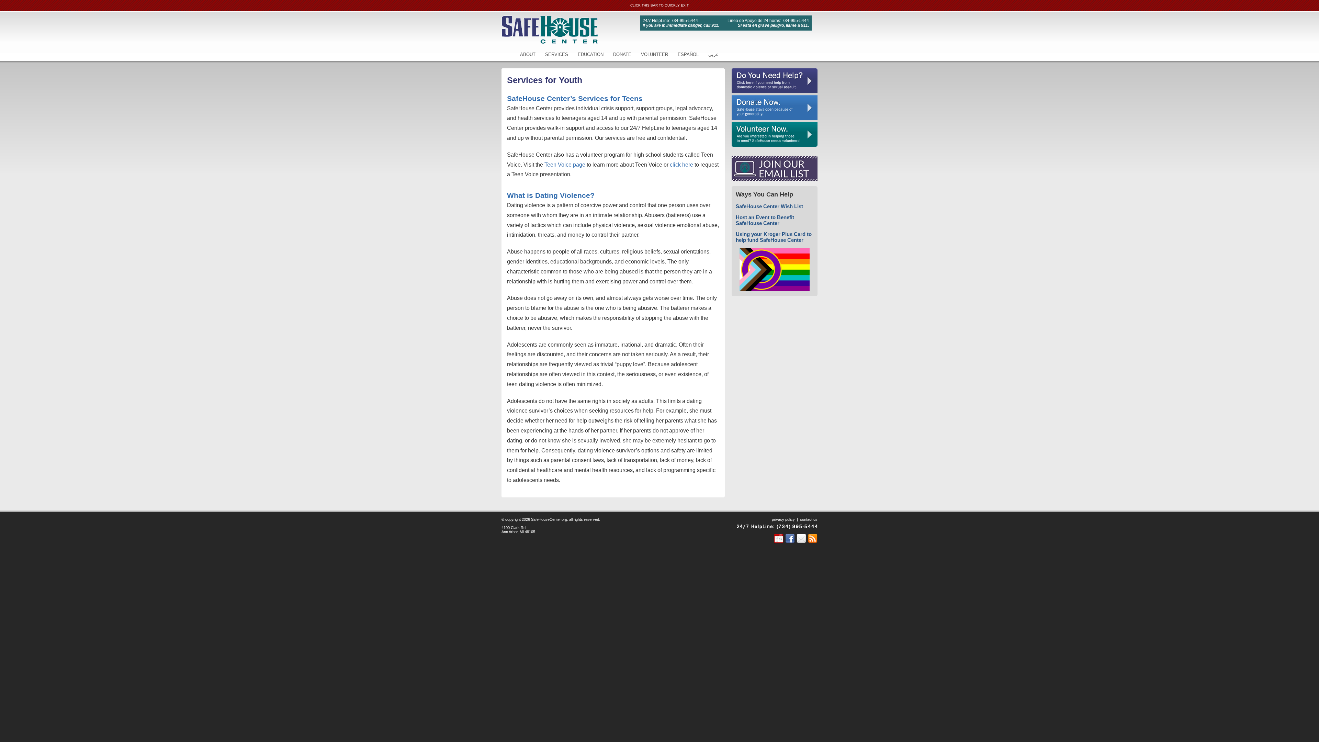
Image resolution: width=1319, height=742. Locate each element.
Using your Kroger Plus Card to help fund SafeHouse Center (774, 237)
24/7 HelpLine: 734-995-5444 (670, 20)
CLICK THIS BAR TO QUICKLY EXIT (659, 5)
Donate (622, 54)
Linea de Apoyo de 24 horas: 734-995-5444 (768, 20)
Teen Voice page (564, 165)
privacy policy (783, 519)
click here (681, 165)
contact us (809, 519)
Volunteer (654, 54)
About (528, 54)
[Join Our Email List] (775, 179)
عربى (713, 54)
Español (688, 54)
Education (591, 54)
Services (556, 54)
